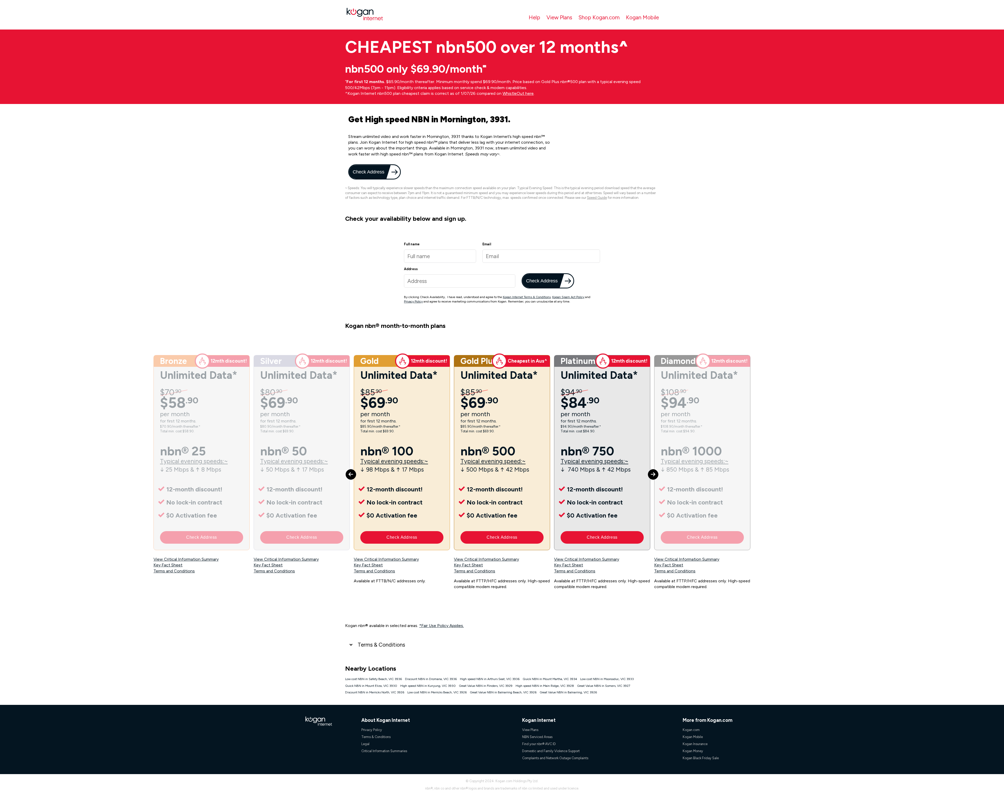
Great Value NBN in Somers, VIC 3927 (603, 686)
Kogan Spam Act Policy (568, 297)
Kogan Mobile (642, 17)
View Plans (559, 17)
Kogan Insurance (695, 744)
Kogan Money (693, 751)
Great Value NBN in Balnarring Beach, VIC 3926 (503, 692)
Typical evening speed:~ (493, 461)
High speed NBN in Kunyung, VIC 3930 (428, 686)
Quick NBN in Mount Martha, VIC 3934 (550, 679)
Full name (412, 244)
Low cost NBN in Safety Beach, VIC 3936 (373, 679)
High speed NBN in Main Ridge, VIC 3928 (545, 686)
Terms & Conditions (381, 644)
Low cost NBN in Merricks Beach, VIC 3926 (437, 692)
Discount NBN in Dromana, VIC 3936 (431, 679)
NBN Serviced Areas (537, 737)
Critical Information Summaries (384, 751)
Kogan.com (691, 730)
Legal (365, 744)
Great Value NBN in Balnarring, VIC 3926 (568, 692)
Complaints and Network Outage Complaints (555, 758)
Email (486, 244)
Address (411, 269)
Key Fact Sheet (167, 564)
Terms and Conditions (174, 570)
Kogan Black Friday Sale (701, 758)
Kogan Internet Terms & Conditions (527, 297)
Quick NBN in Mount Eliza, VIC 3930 (371, 686)
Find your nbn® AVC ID (539, 744)
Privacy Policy (413, 301)
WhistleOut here (518, 93)
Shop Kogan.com (599, 17)
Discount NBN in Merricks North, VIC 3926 (374, 692)
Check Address (368, 172)
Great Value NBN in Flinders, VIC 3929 (485, 686)
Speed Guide (597, 198)
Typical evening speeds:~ (194, 461)
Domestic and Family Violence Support (551, 751)
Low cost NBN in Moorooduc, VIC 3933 (607, 679)
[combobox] (459, 281)
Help (534, 17)
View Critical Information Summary (186, 559)
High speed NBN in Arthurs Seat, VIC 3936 (490, 679)
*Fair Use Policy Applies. (441, 625)
